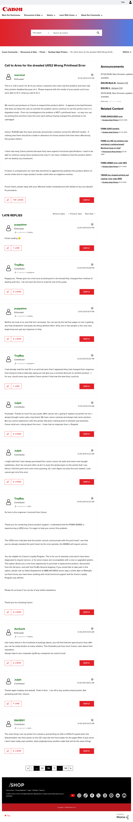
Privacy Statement (20, 790)
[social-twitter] (98, 795)
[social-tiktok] (86, 795)
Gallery (50, 15)
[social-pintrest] (111, 795)
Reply (87, 200)
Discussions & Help (32, 15)
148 (65, 768)
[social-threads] (105, 795)
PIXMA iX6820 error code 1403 (114, 162)
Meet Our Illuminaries (11, 15)
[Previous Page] (28, 768)
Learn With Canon (67, 15)
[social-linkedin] (118, 795)
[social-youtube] (73, 795)
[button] (8, 200)
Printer (42, 52)
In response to (24, 232)
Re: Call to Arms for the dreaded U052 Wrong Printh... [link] (92, 52)
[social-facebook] (92, 795)
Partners (42, 790)
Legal (29, 790)
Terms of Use (10, 790)
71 (54, 768)
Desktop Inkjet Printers (58, 52)
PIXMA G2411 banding (110, 128)
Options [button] (126, 52)
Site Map (35, 790)
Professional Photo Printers (112, 151)
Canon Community (12, 9)
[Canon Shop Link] (15, 785)
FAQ (123, 2)
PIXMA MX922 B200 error (112, 116)
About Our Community (90, 15)
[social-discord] (124, 795)
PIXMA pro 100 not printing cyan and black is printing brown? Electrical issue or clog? (114, 144)
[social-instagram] (79, 795)
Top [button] (8, 815)
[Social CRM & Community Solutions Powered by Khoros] (122, 816)
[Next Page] (71, 768)
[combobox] (76, 33)
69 (42, 768)
